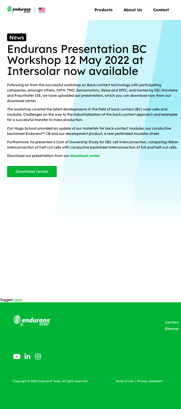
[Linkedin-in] (27, 357)
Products (103, 9)
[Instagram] (38, 357)
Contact (161, 9)
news (17, 299)
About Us (133, 9)
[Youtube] (17, 357)
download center (85, 155)
